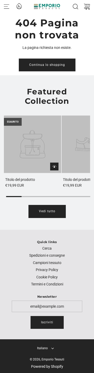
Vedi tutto (47, 211)
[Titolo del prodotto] (32, 144)
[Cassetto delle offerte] (19, 6)
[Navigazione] (6, 6)
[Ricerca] (75, 6)
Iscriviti (47, 322)
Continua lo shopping (47, 65)
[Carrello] (87, 6)
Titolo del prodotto (20, 179)
